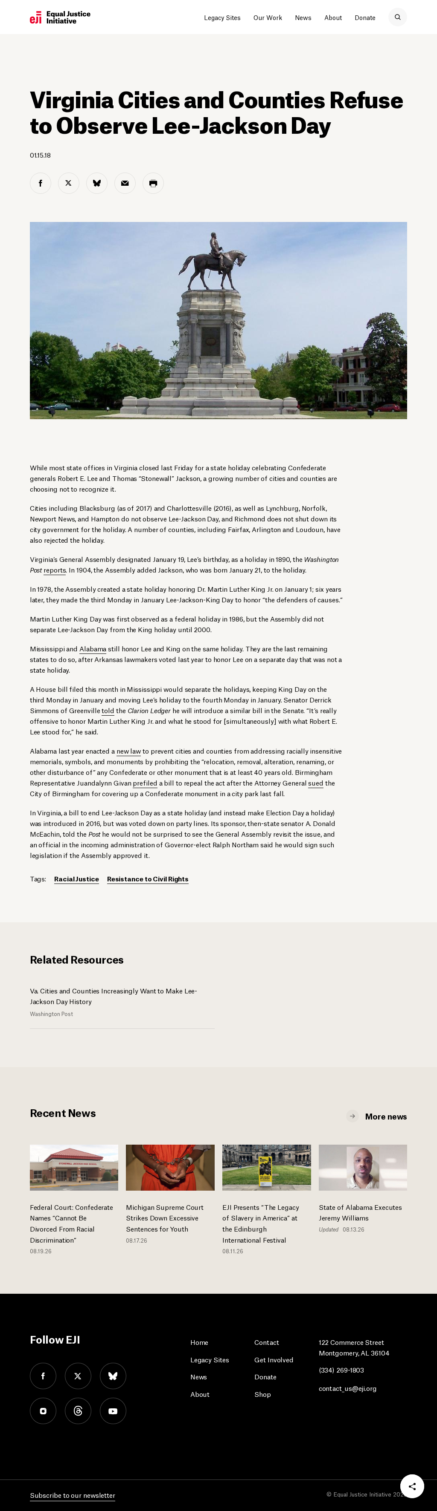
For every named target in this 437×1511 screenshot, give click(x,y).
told (108, 709)
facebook (43, 1376)
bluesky (113, 1376)
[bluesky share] (97, 183)
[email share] (125, 183)
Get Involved (274, 1359)
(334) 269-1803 (341, 1369)
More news (386, 1115)
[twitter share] (68, 183)
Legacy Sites (222, 17)
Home (199, 1341)
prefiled (145, 782)
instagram (43, 1411)
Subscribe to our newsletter (72, 1494)
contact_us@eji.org (348, 1387)
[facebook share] (40, 183)
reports (55, 569)
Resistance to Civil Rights (148, 878)
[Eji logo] (60, 17)
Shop (262, 1393)
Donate (365, 17)
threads (78, 1411)
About (333, 17)
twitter (78, 1376)
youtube (113, 1411)
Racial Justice (76, 878)
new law (129, 750)
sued (315, 782)
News (303, 17)
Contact (266, 1341)
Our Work (267, 17)
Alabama (92, 648)
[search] (397, 17)
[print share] (153, 183)
